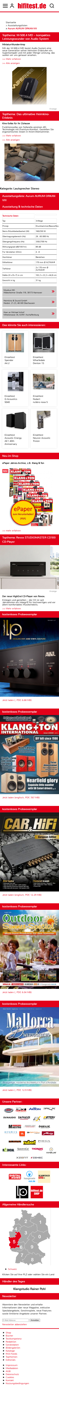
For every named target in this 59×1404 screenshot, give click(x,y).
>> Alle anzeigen (11, 63)
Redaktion (11, 1341)
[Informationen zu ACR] (8, 1110)
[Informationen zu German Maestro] (15, 1127)
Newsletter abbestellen (14, 1324)
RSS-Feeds (11, 1353)
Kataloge (10, 1350)
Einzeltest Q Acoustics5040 (11, 399)
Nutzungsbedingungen (17, 1383)
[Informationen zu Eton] (49, 1118)
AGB (8, 1371)
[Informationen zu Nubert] (29, 1142)
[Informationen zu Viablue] (51, 1151)
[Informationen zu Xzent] (22, 1157)
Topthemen (11, 1356)
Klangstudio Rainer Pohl (29, 1289)
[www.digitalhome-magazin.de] (15, 1182)
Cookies (10, 1377)
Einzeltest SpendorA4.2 (10, 360)
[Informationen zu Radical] (8, 1151)
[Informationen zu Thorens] (38, 1149)
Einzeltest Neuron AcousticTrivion (41, 438)
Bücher (9, 1335)
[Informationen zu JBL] (22, 1134)
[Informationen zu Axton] (34, 1109)
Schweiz (12, 1269)
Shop (8, 1332)
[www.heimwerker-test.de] (44, 1182)
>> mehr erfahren (11, 530)
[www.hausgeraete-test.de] (29, 1182)
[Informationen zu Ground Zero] (29, 1126)
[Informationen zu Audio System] (21, 1110)
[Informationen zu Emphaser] (24, 1118)
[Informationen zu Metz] (48, 1133)
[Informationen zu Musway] (15, 1141)
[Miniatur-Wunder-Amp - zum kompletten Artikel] (29, 86)
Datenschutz (12, 1374)
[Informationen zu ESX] (37, 1119)
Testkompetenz (13, 1338)
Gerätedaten (12, 1344)
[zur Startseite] (32, 5)
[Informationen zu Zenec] (37, 1157)
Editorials (10, 1359)
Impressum (11, 1365)
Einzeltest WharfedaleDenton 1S (39, 360)
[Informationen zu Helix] (44, 1127)
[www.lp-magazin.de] (22, 1197)
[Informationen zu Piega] (44, 1142)
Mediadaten (12, 1368)
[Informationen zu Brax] (49, 1109)
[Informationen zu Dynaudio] (9, 1117)
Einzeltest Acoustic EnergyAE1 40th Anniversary (13, 439)
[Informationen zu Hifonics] (11, 1132)
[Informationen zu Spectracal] (23, 1149)
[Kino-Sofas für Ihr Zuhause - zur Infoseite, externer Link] (29, 163)
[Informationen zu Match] (33, 1132)
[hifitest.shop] (37, 1197)
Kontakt (10, 1380)
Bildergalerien (13, 1347)
